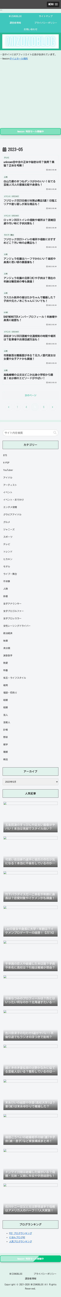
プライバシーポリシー (45, 1274)
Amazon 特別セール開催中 (30, 131)
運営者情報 (30, 1278)
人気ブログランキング (20, 1241)
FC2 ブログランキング (20, 1233)
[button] (55, 433)
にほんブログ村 (17, 1237)
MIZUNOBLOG (16, 1274)
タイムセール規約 (19, 58)
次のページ (30, 395)
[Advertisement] (30, 93)
